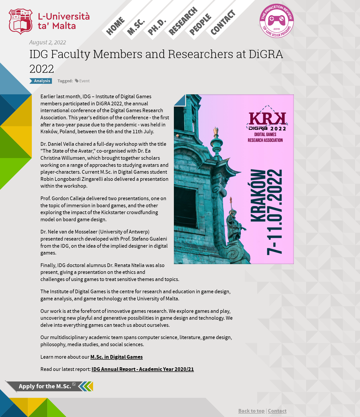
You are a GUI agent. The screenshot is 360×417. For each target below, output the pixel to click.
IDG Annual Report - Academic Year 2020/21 (143, 369)
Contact (277, 410)
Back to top (251, 410)
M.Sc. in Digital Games (116, 356)
